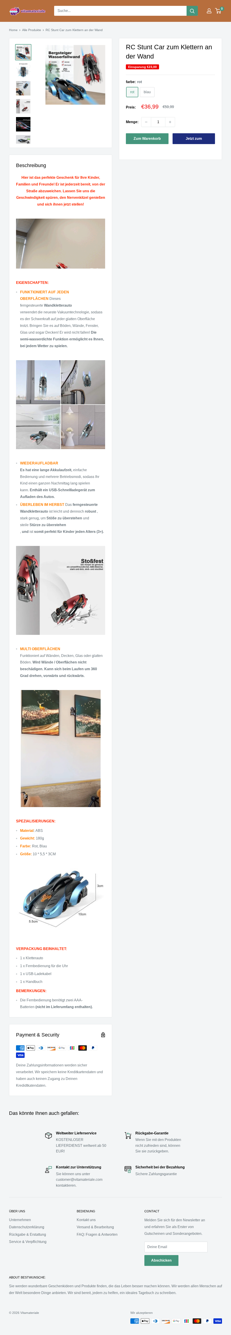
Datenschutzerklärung (26, 1227)
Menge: (132, 122)
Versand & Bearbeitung (95, 1227)
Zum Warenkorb (147, 138)
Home (13, 30)
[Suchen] (192, 11)
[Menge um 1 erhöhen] (170, 122)
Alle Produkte (31, 30)
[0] (218, 11)
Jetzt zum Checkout (193, 140)
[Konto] (209, 10)
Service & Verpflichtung (27, 1242)
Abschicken (161, 1260)
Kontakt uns (86, 1220)
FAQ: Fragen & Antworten (97, 1234)
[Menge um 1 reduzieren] (146, 122)
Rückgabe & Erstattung (27, 1234)
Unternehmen (20, 1220)
